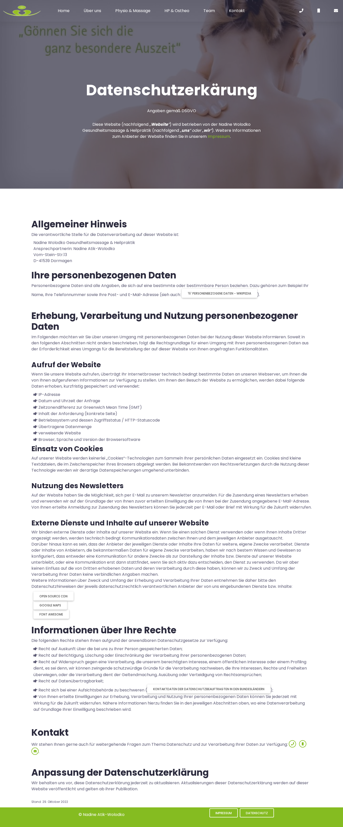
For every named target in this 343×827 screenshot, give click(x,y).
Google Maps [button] (50, 605)
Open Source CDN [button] (53, 596)
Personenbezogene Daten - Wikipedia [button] (221, 293)
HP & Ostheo (176, 11)
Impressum (219, 136)
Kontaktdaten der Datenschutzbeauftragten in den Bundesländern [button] (208, 689)
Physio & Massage (132, 11)
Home (64, 11)
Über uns (92, 11)
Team (209, 11)
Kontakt (237, 11)
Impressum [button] (223, 813)
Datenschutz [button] (257, 813)
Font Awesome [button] (51, 614)
